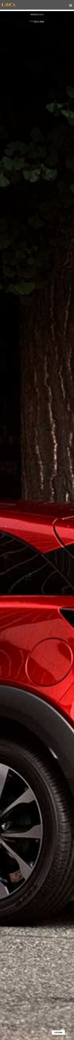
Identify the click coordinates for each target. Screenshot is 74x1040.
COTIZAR (58, 1033)
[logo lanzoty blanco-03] (8, 5)
